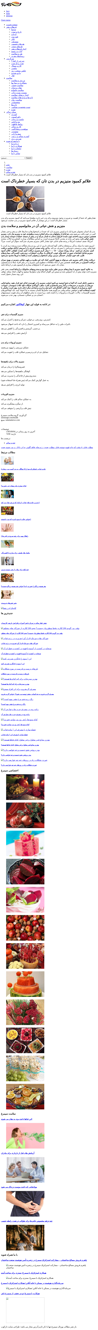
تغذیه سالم (10, 443)
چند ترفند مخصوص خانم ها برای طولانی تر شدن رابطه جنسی (26, 1221)
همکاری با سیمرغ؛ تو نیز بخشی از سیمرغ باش (20, 1293)
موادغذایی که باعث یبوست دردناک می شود (19, 1187)
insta (8, 13)
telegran (9, 16)
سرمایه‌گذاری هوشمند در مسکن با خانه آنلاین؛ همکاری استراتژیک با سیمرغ (32, 1283)
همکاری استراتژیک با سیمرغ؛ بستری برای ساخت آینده (23, 1273)
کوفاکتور (20, 304)
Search (28, 158)
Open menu (5, 20)
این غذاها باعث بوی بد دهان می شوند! (16, 1119)
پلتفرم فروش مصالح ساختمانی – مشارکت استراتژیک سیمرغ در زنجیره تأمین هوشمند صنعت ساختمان (44, 1260)
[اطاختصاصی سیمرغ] (49, 787)
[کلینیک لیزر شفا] (8, 608)
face (7, 11)
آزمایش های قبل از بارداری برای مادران (17, 1153)
